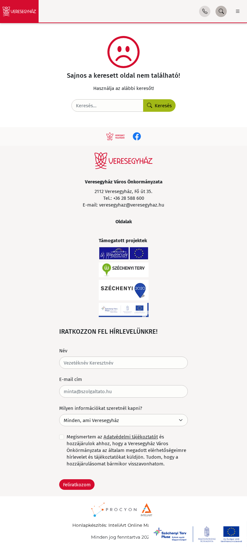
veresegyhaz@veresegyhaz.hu (131, 204)
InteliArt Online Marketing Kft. (141, 525)
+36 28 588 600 (128, 197)
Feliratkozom (77, 484)
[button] (204, 11)
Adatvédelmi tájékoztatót (131, 436)
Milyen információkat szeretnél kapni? (100, 407)
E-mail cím (70, 379)
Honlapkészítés (89, 525)
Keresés (163, 105)
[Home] (19, 11)
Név (63, 350)
